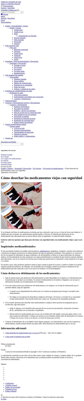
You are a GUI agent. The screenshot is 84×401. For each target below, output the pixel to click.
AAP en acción (19, 128)
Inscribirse (11, 8)
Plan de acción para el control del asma (27, 113)
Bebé (16, 34)
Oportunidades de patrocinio (24, 132)
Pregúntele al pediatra (21, 116)
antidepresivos (45, 251)
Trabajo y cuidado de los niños (24, 89)
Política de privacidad (12, 387)
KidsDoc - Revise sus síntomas (24, 111)
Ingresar (3, 8)
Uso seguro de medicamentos (11, 159)
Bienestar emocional (21, 50)
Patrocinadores (8, 6)
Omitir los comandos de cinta (11, 2)
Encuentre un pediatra (21, 109)
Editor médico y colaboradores (24, 136)
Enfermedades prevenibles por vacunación (28, 97)
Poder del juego (19, 87)
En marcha (17, 69)
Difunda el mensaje (20, 134)
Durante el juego (19, 65)
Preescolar (17, 42)
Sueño (16, 59)
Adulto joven (18, 32)
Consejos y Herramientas (18, 105)
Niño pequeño (19, 40)
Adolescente (18, 30)
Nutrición (17, 55)
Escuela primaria (19, 38)
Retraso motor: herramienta (23, 122)
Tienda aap (9, 138)
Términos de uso (11, 389)
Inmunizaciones (19, 73)
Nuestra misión (15, 126)
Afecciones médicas (21, 95)
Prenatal (17, 44)
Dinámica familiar (20, 79)
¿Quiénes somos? (11, 385)
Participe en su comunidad (23, 85)
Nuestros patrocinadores (22, 130)
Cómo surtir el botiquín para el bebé (17, 337)
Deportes (17, 52)
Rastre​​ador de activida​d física (24, 120)
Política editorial (10, 391)
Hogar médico (19, 81)
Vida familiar (14, 77)
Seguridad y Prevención (18, 63)
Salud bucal (18, 57)
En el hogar (18, 67)
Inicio (3, 20)
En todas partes (19, 71)
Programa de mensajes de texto (24, 118)
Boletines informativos (22, 107)
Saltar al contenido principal (10, 4)
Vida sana (13, 48)
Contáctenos (9, 383)
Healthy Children (7, 168)
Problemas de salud (16, 93)
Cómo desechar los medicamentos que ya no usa (22, 333)
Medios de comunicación (22, 83)
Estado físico (18, 53)
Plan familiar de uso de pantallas (25, 115)
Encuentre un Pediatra (8, 142)
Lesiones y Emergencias (22, 99)
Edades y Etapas (15, 28)
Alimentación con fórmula (27, 36)
